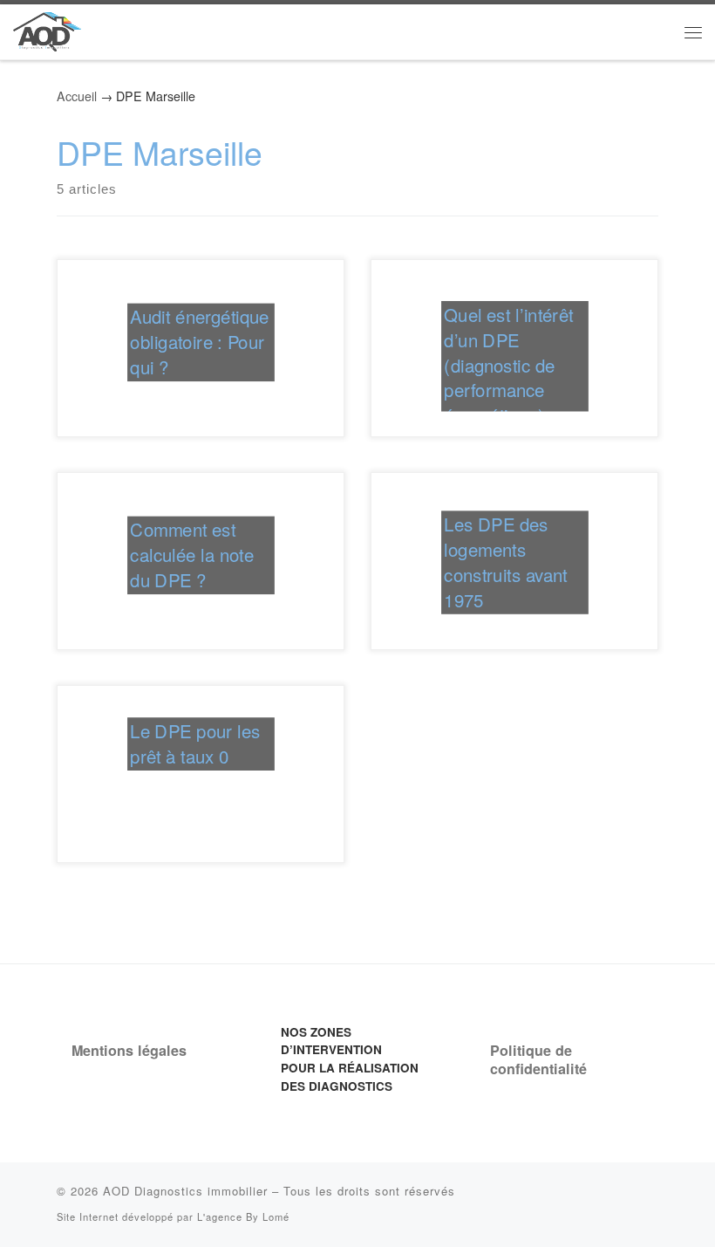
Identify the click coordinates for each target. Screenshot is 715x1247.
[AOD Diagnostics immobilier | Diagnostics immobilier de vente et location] (47, 28)
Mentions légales (129, 1050)
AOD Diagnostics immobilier (185, 1190)
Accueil (77, 96)
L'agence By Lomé (243, 1216)
